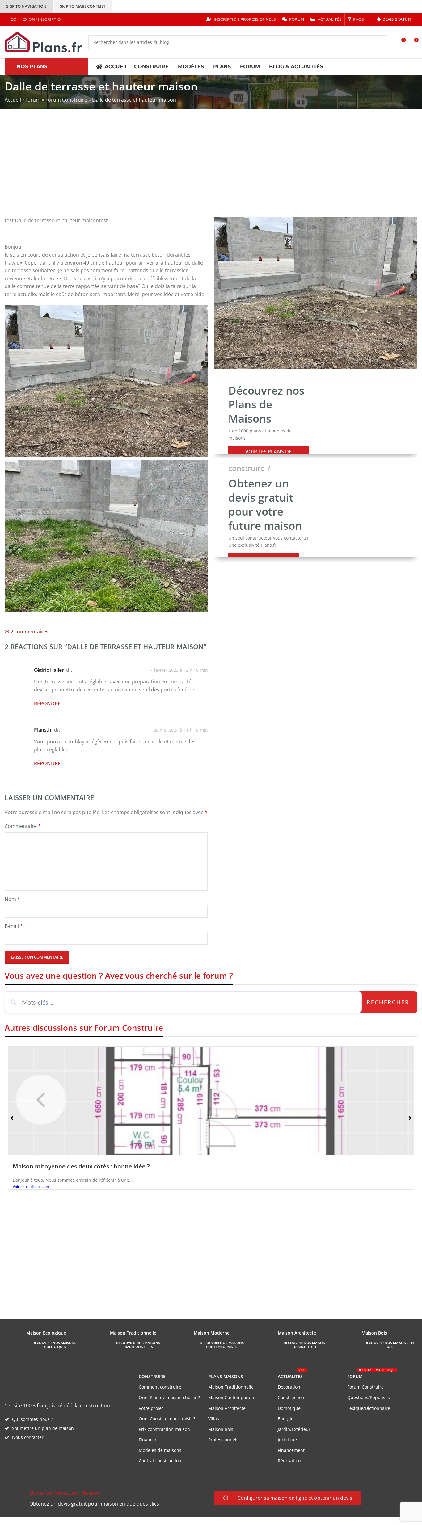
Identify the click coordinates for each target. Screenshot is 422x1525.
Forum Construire (66, 99)
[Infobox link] (106, 1498)
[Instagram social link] (90, 19)
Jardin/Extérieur (294, 1429)
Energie (285, 1419)
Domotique (289, 1408)
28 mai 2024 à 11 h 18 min (181, 730)
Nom (12, 899)
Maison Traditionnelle (231, 1387)
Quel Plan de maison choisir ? (169, 1397)
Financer (148, 1440)
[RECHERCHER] (380, 42)
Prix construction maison (164, 1429)
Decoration (289, 1387)
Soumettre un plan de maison (43, 1428)
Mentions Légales (117, 1520)
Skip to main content (82, 6)
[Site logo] (43, 41)
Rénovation (289, 1461)
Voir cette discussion (31, 1186)
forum (33, 99)
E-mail (14, 926)
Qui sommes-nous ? (32, 1419)
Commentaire (23, 826)
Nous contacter (28, 1437)
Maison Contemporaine (232, 1397)
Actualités (292, 1375)
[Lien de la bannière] (315, 416)
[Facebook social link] (74, 19)
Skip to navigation (26, 6)
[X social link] (82, 19)
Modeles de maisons (160, 1450)
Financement (291, 1450)
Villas (213, 1419)
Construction (291, 1397)
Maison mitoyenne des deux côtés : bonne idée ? (81, 1166)
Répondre (47, 703)
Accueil (13, 99)
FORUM (371, 1375)
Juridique (287, 1440)
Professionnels (223, 1440)
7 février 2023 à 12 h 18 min (179, 670)
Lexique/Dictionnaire (368, 1408)
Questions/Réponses (368, 1397)
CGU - (90, 1520)
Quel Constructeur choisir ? (167, 1419)
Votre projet (151, 1408)
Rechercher (388, 1002)
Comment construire (160, 1387)
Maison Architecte (227, 1408)
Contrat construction (160, 1461)
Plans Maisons (225, 1376)
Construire (152, 1376)
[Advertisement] (211, 167)
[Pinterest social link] (97, 19)
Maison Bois (220, 1429)
